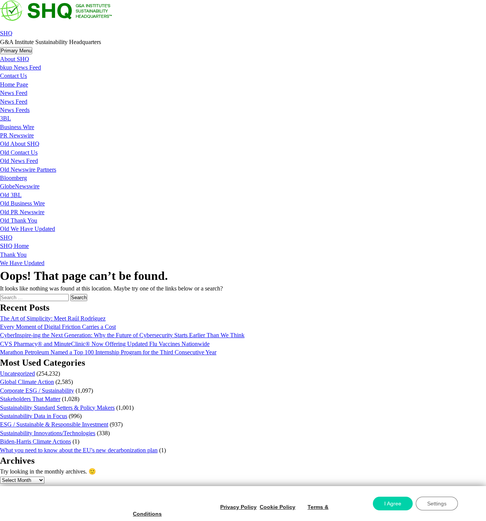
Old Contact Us (19, 152)
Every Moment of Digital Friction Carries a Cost (58, 327)
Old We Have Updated (27, 229)
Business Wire (17, 127)
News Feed (13, 93)
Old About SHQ (19, 144)
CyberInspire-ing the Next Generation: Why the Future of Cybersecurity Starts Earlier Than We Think (122, 335)
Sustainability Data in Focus (33, 416)
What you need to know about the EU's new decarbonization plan (79, 450)
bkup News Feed (20, 67)
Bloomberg (13, 178)
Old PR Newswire (22, 212)
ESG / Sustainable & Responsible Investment (54, 424)
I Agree (392, 503)
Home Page (14, 84)
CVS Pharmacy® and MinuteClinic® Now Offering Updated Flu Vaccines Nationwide (105, 344)
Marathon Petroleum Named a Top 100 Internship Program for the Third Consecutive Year (108, 352)
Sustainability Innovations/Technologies (47, 433)
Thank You (13, 254)
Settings (437, 503)
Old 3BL (11, 195)
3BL (5, 118)
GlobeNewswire (19, 186)
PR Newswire (17, 135)
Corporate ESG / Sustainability (37, 390)
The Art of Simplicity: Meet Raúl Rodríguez (53, 318)
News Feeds (15, 110)
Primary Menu (16, 51)
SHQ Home (14, 246)
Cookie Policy (277, 507)
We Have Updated (22, 263)
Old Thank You (18, 220)
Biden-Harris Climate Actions (35, 441)
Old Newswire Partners (28, 169)
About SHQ (14, 59)
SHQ (6, 33)
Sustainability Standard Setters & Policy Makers (57, 407)
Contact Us (13, 76)
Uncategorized (17, 373)
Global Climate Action (27, 382)
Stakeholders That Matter (30, 399)
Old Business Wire (22, 203)
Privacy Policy (238, 507)
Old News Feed (19, 161)
